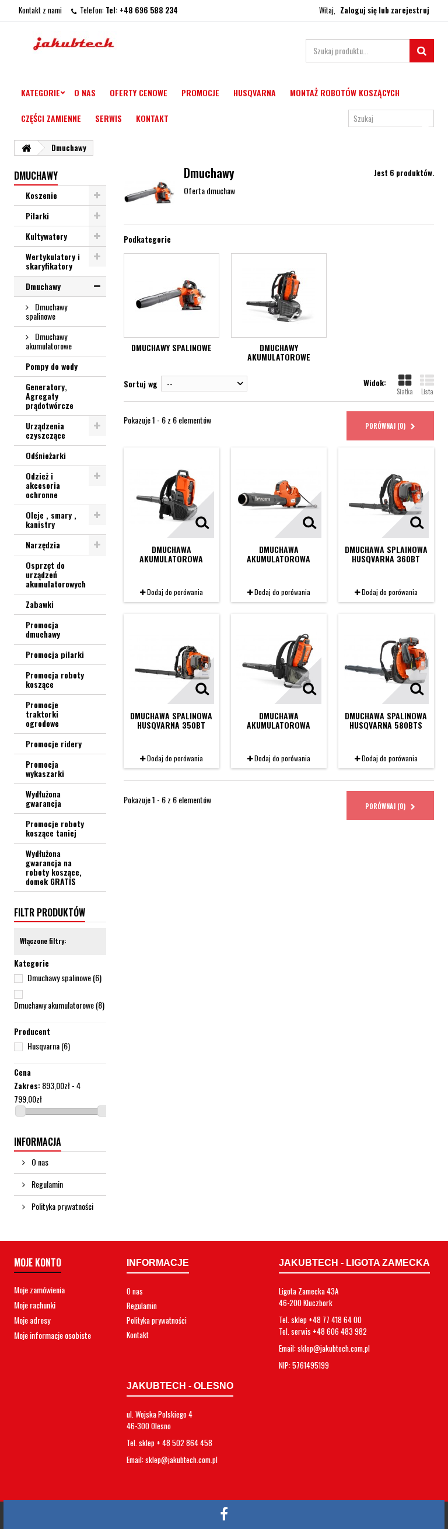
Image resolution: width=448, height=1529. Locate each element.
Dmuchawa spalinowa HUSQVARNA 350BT (171, 720)
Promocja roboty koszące (55, 679)
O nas (85, 92)
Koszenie (41, 195)
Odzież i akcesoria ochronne (43, 485)
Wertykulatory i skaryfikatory (53, 261)
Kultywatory (46, 236)
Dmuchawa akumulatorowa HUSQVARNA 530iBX (279, 558)
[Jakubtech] (78, 42)
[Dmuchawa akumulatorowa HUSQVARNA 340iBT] (171, 495)
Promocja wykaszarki (45, 768)
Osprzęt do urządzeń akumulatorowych (56, 574)
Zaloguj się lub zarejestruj (384, 10)
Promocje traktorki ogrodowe (42, 713)
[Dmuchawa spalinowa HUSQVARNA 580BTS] (386, 661)
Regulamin (46, 1184)
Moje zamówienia (39, 1289)
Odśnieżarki (46, 455)
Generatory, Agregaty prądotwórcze (50, 395)
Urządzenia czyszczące (45, 430)
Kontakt (152, 118)
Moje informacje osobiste (52, 1335)
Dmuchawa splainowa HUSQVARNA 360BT (386, 554)
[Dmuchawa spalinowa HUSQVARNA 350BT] (171, 661)
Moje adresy (32, 1320)
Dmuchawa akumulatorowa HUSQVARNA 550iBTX (279, 724)
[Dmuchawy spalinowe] (171, 295)
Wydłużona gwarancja (43, 798)
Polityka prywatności (61, 1206)
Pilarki (37, 215)
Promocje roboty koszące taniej (55, 828)
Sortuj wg (141, 383)
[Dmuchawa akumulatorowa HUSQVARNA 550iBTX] (278, 661)
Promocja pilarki (55, 654)
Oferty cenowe (138, 92)
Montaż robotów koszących (345, 92)
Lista (427, 391)
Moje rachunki (34, 1305)
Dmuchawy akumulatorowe (49, 341)
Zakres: (27, 1085)
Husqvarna (254, 92)
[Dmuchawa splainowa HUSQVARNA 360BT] (386, 495)
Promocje (200, 92)
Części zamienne (51, 118)
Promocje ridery (54, 743)
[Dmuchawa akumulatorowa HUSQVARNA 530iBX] (278, 495)
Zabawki (40, 604)
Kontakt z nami (40, 10)
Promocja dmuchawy (43, 629)
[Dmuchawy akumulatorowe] (279, 295)
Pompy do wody (52, 366)
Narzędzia (43, 544)
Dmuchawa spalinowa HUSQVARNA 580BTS (386, 720)
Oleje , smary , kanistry (51, 519)
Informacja (37, 1142)
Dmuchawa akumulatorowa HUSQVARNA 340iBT (171, 558)
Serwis (108, 118)
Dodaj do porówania (175, 592)
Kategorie (40, 92)
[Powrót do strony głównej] (26, 148)
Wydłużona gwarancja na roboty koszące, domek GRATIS (54, 867)
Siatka (405, 391)
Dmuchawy (43, 286)
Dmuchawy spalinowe (46, 311)
